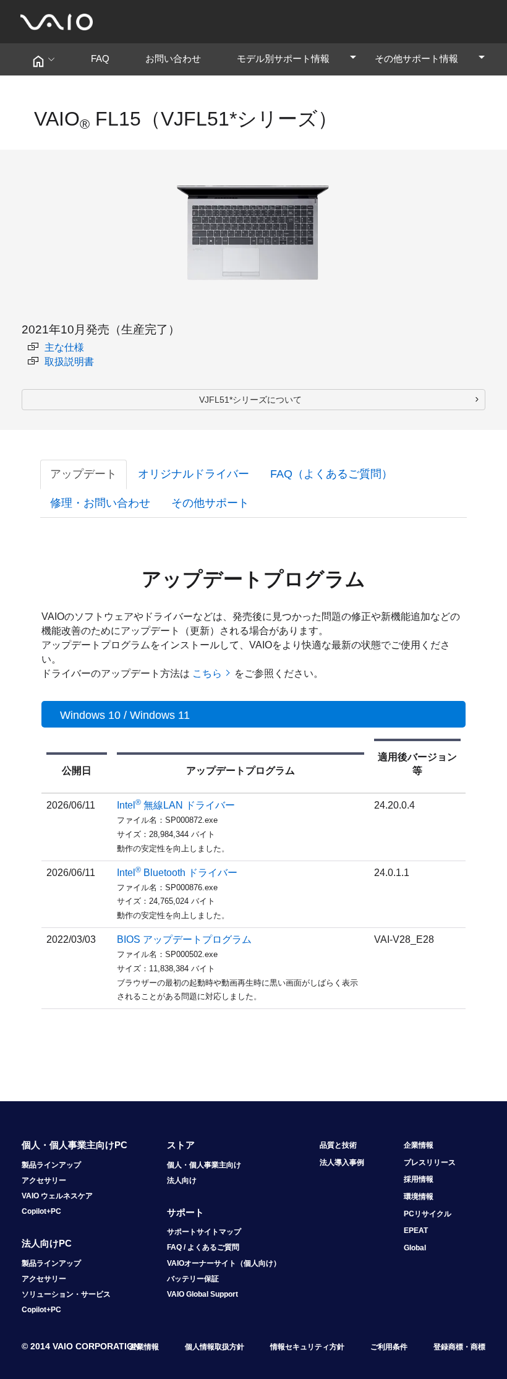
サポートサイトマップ (204, 1231)
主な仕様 (64, 347)
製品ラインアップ (51, 1165)
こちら (207, 673)
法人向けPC (47, 1243)
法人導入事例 (342, 1162)
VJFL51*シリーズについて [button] (250, 400)
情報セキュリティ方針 (307, 1346)
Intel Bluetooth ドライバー (177, 872)
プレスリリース (430, 1162)
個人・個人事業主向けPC (74, 1145)
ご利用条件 (388, 1346)
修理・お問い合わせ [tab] (100, 503)
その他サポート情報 (430, 58)
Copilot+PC (41, 1211)
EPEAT (416, 1230)
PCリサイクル (427, 1213)
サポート (185, 1212)
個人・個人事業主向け (204, 1165)
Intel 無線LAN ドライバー (176, 805)
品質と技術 (338, 1145)
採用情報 (418, 1179)
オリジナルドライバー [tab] (193, 474)
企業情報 (418, 1145)
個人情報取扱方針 (214, 1346)
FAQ (105, 58)
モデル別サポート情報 (297, 58)
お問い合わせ (177, 58)
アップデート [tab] (83, 474)
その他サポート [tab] (210, 503)
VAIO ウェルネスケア (57, 1196)
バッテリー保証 (193, 1278)
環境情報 (418, 1196)
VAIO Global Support (202, 1294)
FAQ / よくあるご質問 (203, 1247)
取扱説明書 (69, 361)
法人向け (182, 1180)
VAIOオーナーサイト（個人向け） (224, 1263)
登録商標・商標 (459, 1346)
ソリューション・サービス (66, 1294)
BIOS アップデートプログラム (184, 939)
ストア (181, 1145)
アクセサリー (44, 1180)
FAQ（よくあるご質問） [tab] (331, 474)
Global (415, 1248)
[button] (43, 59)
